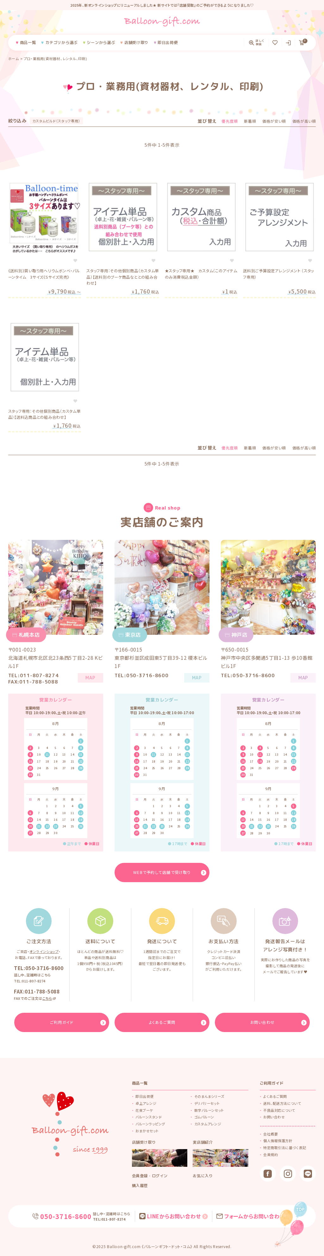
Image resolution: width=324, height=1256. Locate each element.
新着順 (250, 121)
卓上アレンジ (145, 1103)
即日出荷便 (144, 1096)
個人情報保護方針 (277, 1140)
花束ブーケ (144, 1110)
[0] (301, 43)
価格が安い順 (274, 121)
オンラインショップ (44, 951)
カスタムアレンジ (207, 1123)
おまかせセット (147, 1130)
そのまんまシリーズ (209, 1096)
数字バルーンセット (209, 1110)
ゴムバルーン (204, 1116)
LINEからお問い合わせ (174, 1216)
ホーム (13, 58)
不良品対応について (279, 1110)
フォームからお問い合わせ (254, 1216)
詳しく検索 (260, 42)
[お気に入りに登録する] (75, 260)
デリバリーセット (207, 1103)
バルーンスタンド (148, 1116)
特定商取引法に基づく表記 (284, 1147)
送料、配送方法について (282, 1103)
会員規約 (270, 1154)
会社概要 (270, 1133)
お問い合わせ (274, 1116)
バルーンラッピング (150, 1123)
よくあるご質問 (275, 1096)
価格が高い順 (304, 121)
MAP (90, 678)
